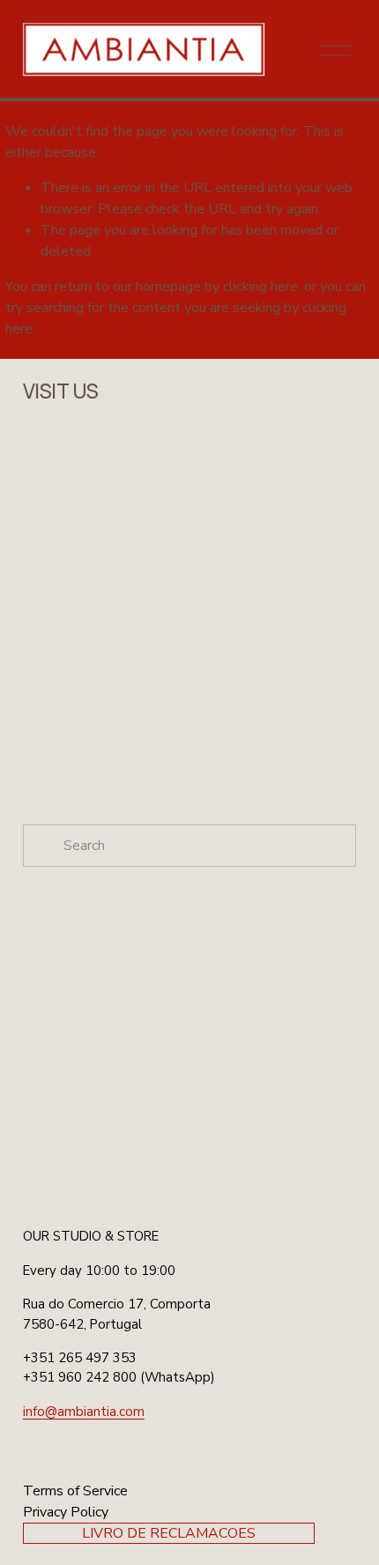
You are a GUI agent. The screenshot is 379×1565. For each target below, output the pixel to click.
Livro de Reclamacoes (169, 1533)
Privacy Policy (65, 1512)
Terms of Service (75, 1491)
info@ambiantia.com (84, 1411)
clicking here (260, 286)
